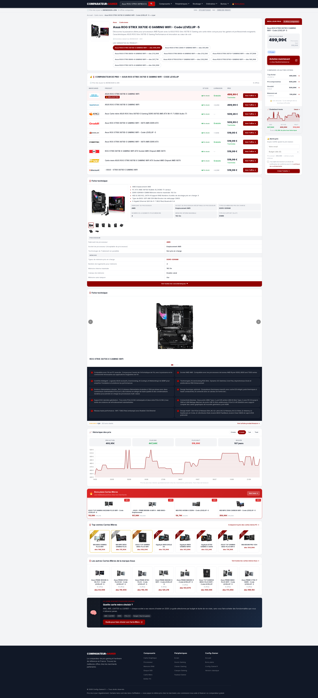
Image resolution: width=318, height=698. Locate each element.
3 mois (233, 432)
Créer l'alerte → (283, 171)
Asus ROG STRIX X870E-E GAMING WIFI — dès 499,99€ (137, 48)
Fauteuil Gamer (180, 675)
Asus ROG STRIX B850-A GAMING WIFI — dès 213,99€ (137, 53)
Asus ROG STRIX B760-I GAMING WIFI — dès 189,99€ (234, 59)
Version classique (212, 670)
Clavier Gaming (180, 666)
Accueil (90, 15)
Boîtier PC (147, 679)
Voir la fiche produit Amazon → (248, 423)
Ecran (176, 658)
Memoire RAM (149, 666)
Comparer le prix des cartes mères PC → (243, 525)
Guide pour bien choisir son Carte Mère (122, 622)
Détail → (297, 109)
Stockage (198, 4)
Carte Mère (148, 675)
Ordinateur (211, 4)
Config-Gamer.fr (211, 666)
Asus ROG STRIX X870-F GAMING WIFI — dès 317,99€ (234, 53)
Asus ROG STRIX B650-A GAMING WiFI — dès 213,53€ (186, 53)
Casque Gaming (180, 670)
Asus (115, 22)
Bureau (225, 4)
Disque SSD (148, 670)
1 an (249, 432)
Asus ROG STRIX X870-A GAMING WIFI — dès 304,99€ (137, 65)
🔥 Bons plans (238, 4)
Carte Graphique (150, 658)
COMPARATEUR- (102, 3)
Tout (256, 432)
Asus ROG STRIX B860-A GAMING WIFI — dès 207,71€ (137, 59)
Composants (165, 4)
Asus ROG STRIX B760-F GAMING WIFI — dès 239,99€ (185, 59)
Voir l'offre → (250, 96)
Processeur (148, 662)
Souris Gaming (180, 662)
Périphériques (182, 4)
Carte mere (98, 15)
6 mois (241, 432)
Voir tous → (253, 493)
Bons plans (209, 662)
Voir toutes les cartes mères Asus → (245, 561)
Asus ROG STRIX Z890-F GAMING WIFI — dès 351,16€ (186, 48)
